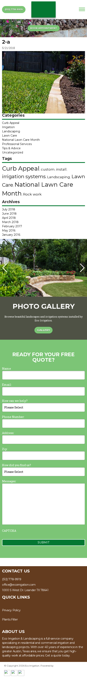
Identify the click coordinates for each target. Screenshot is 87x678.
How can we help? (15, 401)
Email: (7, 385)
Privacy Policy (11, 610)
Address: (8, 433)
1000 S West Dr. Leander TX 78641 (25, 590)
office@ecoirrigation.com (19, 584)
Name (6, 368)
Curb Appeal (10, 123)
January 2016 (11, 235)
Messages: (9, 481)
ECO (43, 9)
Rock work (32, 194)
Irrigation (8, 127)
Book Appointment (43, 28)
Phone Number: (13, 417)
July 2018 (8, 209)
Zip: (4, 449)
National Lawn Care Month (21, 140)
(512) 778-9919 (14, 9)
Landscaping (11, 131)
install (61, 169)
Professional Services (17, 144)
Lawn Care (9, 135)
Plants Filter (10, 619)
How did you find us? (16, 465)
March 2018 (10, 222)
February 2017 (12, 226)
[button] (82, 267)
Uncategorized (12, 152)
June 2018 (9, 213)
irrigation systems (24, 176)
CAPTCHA (9, 531)
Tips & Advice (11, 148)
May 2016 (8, 230)
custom (48, 169)
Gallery (43, 330)
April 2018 (9, 218)
